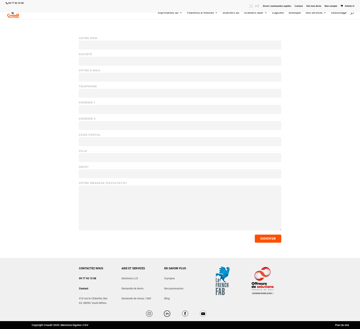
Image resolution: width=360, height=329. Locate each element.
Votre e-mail (90, 70)
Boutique (295, 12)
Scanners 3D (231, 12)
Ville (83, 151)
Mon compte (331, 6)
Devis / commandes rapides (277, 6)
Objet (84, 167)
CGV (85, 325)
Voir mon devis (313, 6)
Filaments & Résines (200, 12)
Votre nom (88, 38)
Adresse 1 (87, 102)
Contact (299, 6)
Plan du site (341, 325)
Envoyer (268, 238)
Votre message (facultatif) (103, 183)
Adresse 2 (87, 118)
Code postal (90, 134)
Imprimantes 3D (168, 12)
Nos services (314, 12)
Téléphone (88, 86)
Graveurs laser (253, 12)
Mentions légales (71, 325)
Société (85, 54)
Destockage (338, 12)
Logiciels (278, 12)
